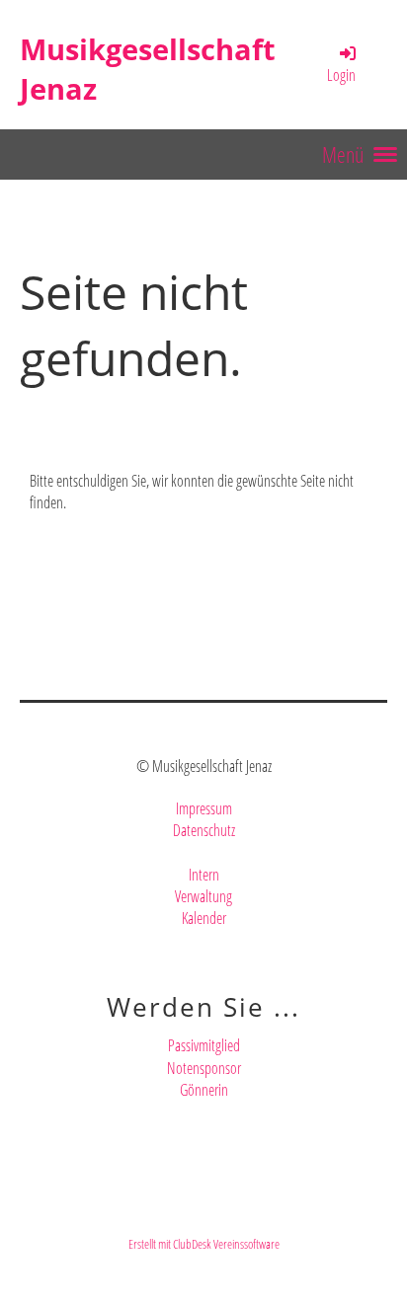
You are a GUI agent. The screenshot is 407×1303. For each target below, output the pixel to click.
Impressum (204, 808)
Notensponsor (204, 1068)
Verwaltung (203, 896)
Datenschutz (204, 830)
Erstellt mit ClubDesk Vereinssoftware (204, 1244)
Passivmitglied (204, 1045)
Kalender (204, 918)
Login (341, 75)
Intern (204, 874)
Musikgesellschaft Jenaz (148, 69)
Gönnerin (204, 1090)
